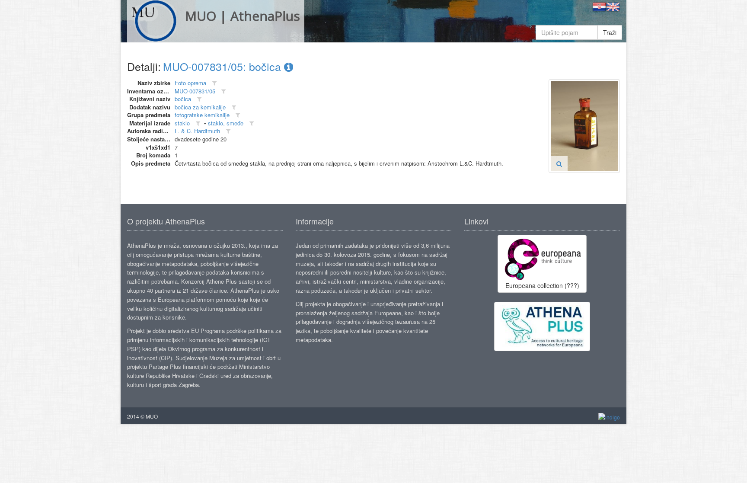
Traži (609, 32)
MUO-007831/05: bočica (223, 66)
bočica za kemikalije (200, 107)
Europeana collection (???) (542, 285)
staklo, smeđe (225, 123)
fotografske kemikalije (202, 115)
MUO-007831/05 (195, 91)
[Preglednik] (559, 163)
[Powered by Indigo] (609, 416)
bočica (183, 99)
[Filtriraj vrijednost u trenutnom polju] (214, 83)
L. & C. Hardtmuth (197, 131)
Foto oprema (190, 83)
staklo (182, 123)
